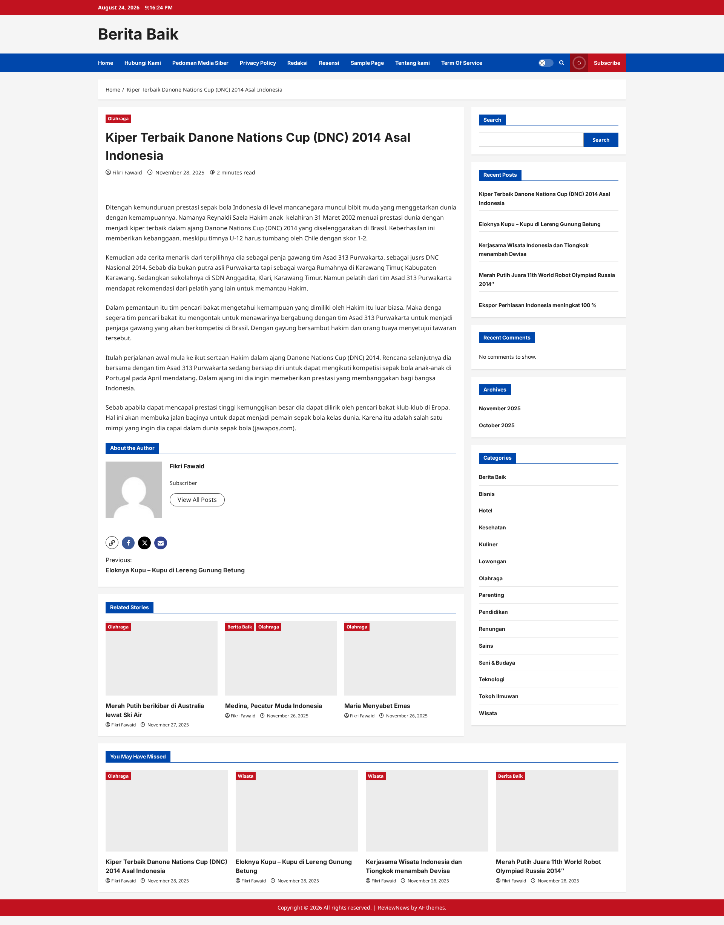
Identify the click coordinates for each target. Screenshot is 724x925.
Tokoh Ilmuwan (498, 696)
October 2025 (497, 425)
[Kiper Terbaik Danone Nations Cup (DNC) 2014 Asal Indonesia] (167, 811)
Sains (486, 645)
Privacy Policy (258, 63)
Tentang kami (412, 63)
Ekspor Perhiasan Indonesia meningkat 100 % (538, 305)
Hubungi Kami (142, 63)
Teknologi (492, 679)
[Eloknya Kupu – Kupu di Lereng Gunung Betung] (297, 811)
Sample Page (367, 63)
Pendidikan (493, 612)
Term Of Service (461, 63)
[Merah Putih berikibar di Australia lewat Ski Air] (162, 658)
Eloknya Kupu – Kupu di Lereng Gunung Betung (540, 224)
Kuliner (488, 544)
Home (105, 63)
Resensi (329, 63)
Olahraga (118, 118)
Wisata (488, 713)
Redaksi (297, 63)
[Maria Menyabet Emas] (400, 658)
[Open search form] (561, 62)
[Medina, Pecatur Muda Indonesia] (281, 658)
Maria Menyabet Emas (377, 705)
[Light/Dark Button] (546, 62)
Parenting (491, 595)
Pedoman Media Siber (200, 63)
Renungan (492, 629)
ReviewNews (394, 907)
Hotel (485, 511)
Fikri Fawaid (127, 172)
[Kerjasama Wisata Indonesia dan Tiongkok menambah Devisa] (427, 811)
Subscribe (607, 62)
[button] (112, 542)
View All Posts (197, 499)
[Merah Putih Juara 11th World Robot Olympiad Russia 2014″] (557, 811)
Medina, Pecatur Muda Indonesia (273, 705)
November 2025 (500, 408)
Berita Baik (138, 33)
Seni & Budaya (497, 662)
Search (492, 119)
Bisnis (487, 494)
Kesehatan (492, 527)
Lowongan (492, 561)
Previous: (175, 565)
